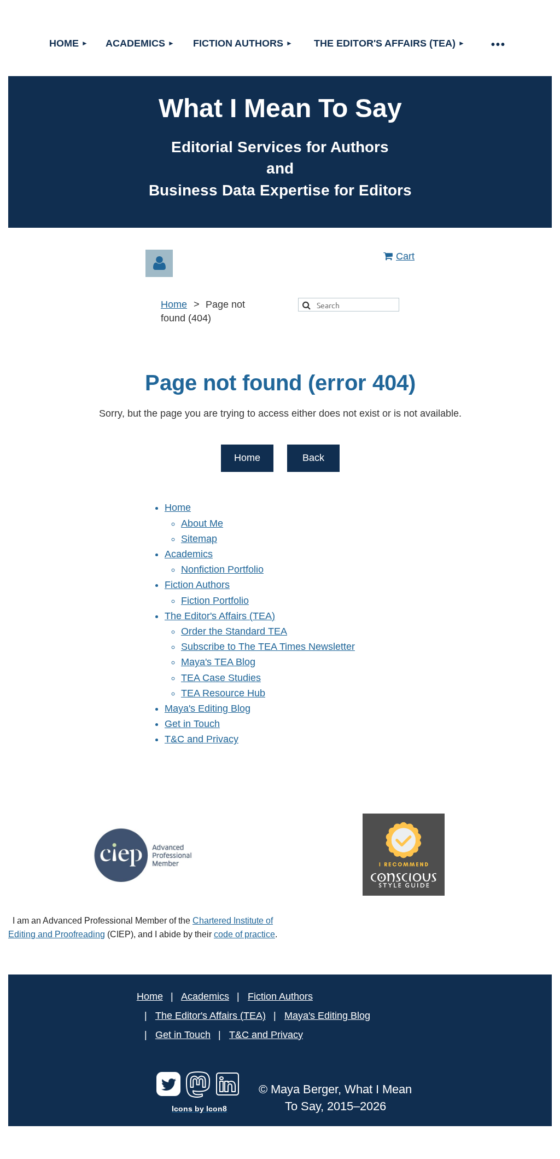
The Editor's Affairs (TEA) (220, 615)
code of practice (244, 934)
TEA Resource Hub (223, 693)
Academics (189, 554)
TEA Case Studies (221, 677)
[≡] (498, 43)
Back (313, 457)
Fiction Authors (197, 584)
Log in (159, 263)
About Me (202, 523)
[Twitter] (168, 1094)
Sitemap (199, 538)
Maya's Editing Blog (207, 708)
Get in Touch (192, 723)
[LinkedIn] (227, 1094)
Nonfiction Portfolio (222, 569)
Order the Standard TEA (234, 631)
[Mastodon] (198, 1094)
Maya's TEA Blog (218, 661)
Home (174, 304)
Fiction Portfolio (215, 600)
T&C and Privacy (201, 739)
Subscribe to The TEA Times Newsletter (268, 646)
